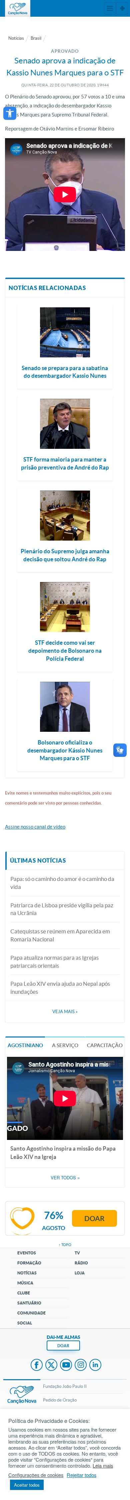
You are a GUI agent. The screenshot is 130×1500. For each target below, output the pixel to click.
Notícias (16, 38)
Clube (23, 1293)
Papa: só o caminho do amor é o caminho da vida (62, 883)
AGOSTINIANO (25, 1045)
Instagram (80, 1366)
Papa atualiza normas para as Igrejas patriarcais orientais (54, 961)
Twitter (51, 1366)
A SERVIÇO (65, 1045)
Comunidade (31, 1313)
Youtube (66, 1366)
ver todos (65, 1178)
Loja (80, 1273)
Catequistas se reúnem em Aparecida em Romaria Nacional (60, 935)
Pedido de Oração (60, 1400)
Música (25, 1283)
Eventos (26, 1253)
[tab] (25, 1045)
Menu (110, 8)
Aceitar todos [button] (27, 1485)
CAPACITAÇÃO (105, 1045)
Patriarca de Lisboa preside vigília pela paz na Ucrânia (61, 909)
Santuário (29, 1303)
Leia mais (103, 1466)
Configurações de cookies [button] (35, 1475)
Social (24, 1323)
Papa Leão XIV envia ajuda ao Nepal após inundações (60, 987)
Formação (29, 1263)
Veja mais (65, 1011)
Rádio (81, 1263)
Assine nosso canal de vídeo (35, 827)
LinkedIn (95, 1366)
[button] (9, 113)
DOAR (63, 1345)
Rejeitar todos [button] (81, 1475)
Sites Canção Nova (122, 8)
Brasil (36, 38)
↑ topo (65, 1245)
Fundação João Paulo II (65, 1386)
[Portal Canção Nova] (17, 8)
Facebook (36, 1366)
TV (77, 1253)
